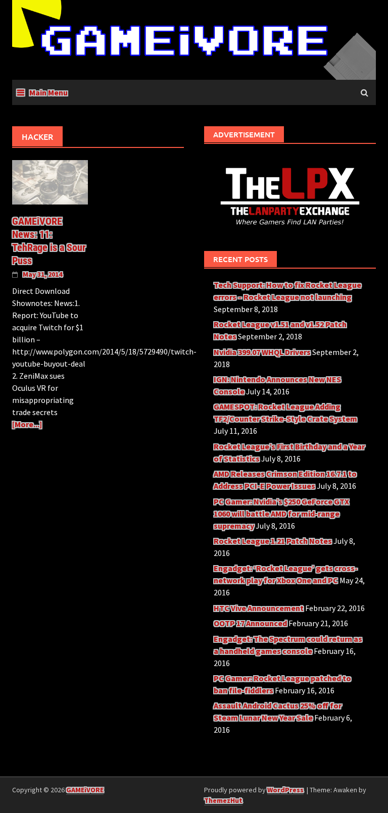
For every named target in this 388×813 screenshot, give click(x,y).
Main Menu (48, 92)
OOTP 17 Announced (250, 623)
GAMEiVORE (85, 789)
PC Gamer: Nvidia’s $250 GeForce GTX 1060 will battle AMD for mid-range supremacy (281, 513)
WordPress (285, 789)
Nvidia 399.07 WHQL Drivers (262, 352)
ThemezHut (223, 800)
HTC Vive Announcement (259, 608)
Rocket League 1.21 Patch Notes (273, 541)
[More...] (27, 424)
